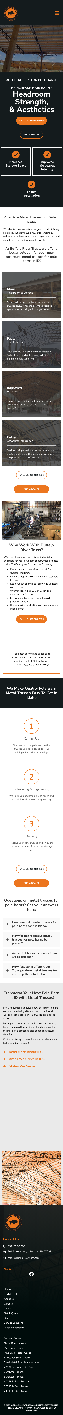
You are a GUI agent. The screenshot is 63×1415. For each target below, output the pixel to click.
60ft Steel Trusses (14, 1372)
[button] (31, 121)
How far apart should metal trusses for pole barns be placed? (32, 939)
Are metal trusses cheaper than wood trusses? (34, 955)
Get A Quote (11, 1313)
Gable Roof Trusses (15, 1343)
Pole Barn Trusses (14, 1348)
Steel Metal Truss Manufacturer (21, 1362)
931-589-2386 (16, 1246)
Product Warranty (14, 1327)
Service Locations (13, 1323)
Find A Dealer (11, 1294)
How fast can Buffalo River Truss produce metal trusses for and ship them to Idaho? (34, 970)
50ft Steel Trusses (14, 1376)
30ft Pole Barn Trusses (17, 1386)
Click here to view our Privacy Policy (33, 1406)
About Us (9, 1299)
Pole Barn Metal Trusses (17, 1353)
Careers (8, 1304)
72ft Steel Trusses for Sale (19, 1367)
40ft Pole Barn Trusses (17, 1381)
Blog (6, 1318)
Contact (8, 1308)
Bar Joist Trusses (13, 1338)
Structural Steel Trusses (17, 1357)
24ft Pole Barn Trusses (17, 1391)
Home (7, 1289)
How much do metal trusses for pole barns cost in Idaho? (34, 924)
